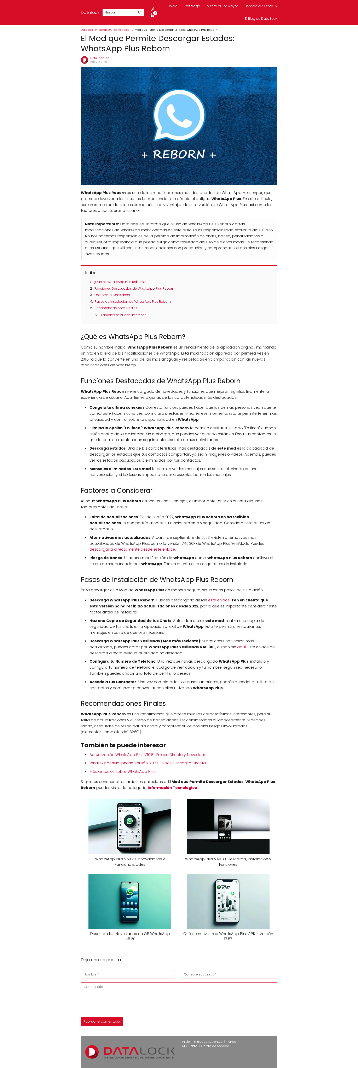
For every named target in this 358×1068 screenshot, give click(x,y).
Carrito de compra (215, 1046)
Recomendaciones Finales (116, 308)
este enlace (219, 600)
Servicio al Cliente (259, 6)
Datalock (90, 12)
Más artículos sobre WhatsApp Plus (122, 771)
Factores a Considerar (112, 295)
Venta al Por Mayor (222, 6)
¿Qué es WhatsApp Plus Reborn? (119, 281)
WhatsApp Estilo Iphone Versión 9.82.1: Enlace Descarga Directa (148, 763)
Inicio (173, 6)
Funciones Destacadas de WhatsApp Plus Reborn (134, 288)
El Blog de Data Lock (261, 18)
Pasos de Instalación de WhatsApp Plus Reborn (133, 301)
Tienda (231, 1042)
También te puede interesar (123, 315)
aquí (241, 647)
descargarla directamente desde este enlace (132, 549)
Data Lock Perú (100, 58)
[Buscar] (140, 12)
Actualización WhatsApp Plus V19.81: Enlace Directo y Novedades (149, 754)
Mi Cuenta (189, 1046)
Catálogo (192, 6)
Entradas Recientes (208, 1042)
